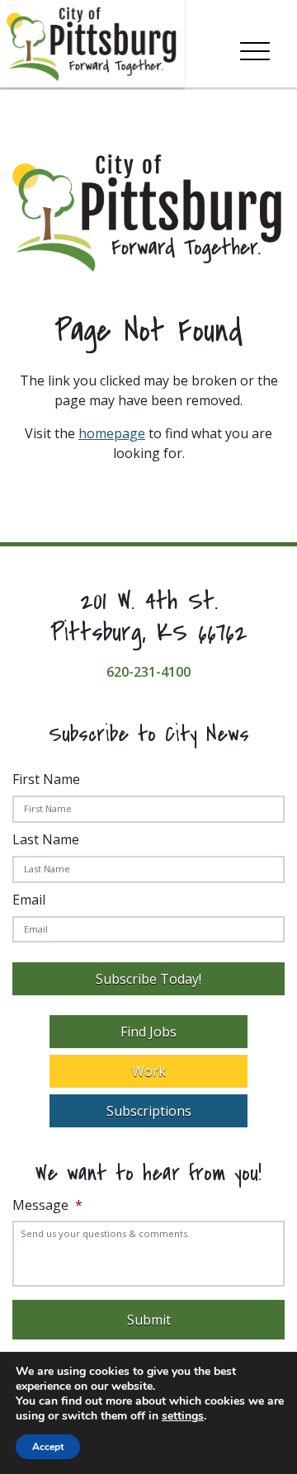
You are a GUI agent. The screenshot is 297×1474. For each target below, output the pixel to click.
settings (183, 1416)
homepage (111, 433)
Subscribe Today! (148, 979)
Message (47, 1205)
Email (28, 900)
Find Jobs (148, 1032)
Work (149, 1071)
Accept (48, 1446)
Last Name (45, 839)
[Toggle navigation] (255, 48)
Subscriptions (148, 1111)
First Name (46, 779)
